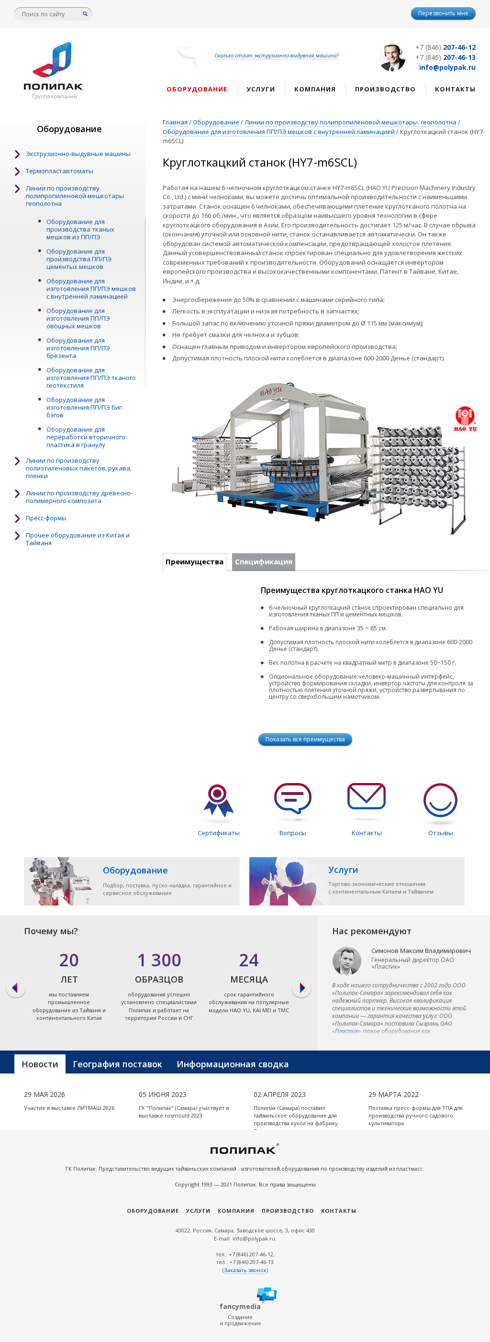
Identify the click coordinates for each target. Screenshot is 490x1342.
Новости (40, 1064)
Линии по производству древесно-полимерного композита (79, 497)
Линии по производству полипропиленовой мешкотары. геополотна (75, 196)
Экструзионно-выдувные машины (78, 153)
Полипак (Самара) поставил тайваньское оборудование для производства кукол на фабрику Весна (296, 1119)
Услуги (260, 89)
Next (302, 988)
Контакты (455, 89)
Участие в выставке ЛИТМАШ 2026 (69, 1107)
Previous (15, 988)
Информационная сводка (233, 1064)
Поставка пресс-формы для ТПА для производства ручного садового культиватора (415, 1115)
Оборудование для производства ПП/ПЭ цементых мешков (78, 259)
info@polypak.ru (447, 67)
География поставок (117, 1064)
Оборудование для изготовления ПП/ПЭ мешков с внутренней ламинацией (91, 289)
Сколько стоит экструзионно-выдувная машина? (276, 55)
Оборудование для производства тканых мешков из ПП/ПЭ (80, 229)
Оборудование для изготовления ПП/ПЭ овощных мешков (78, 318)
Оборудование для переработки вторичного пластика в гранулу (85, 437)
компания (315, 89)
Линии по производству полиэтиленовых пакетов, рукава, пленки (79, 468)
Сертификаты (219, 832)
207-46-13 (445, 57)
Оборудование (197, 89)
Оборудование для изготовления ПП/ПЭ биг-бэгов (84, 407)
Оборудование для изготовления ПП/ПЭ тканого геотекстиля (91, 378)
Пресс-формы (46, 518)
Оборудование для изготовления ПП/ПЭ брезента (78, 348)
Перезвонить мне (443, 13)
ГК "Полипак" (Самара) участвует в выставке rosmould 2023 (184, 1111)
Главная (175, 122)
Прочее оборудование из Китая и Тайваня (78, 539)
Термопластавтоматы (59, 171)
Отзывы (440, 832)
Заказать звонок (245, 1270)
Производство (385, 89)
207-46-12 (445, 47)
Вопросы (292, 832)
